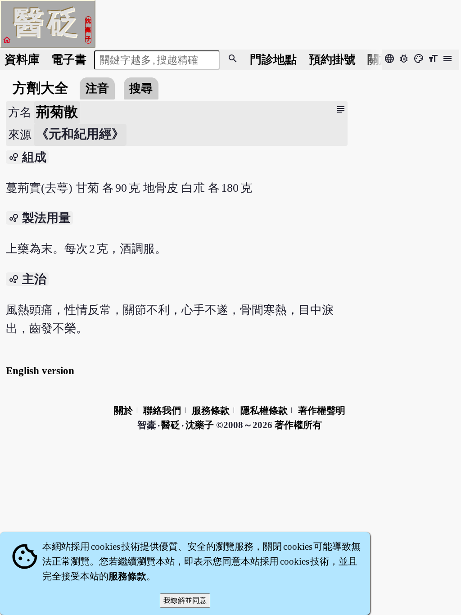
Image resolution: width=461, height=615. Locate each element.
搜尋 (141, 88)
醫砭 (171, 425)
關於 (379, 59)
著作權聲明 (321, 411)
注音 (97, 88)
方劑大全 (40, 88)
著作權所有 (298, 425)
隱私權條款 (264, 411)
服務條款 (211, 411)
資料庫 (22, 59)
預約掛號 (332, 59)
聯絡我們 (162, 411)
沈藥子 (199, 425)
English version (40, 370)
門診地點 (273, 59)
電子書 (68, 59)
